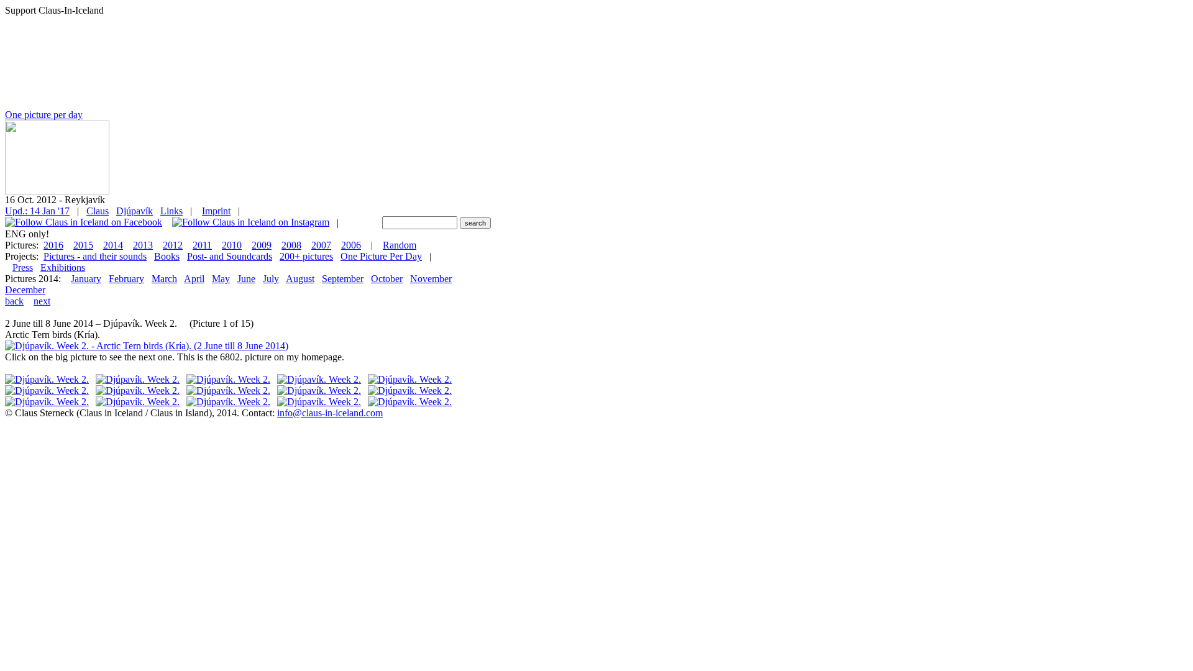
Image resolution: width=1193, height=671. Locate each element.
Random (399, 245)
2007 (321, 245)
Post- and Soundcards (229, 256)
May (221, 278)
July (271, 278)
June (246, 278)
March (164, 278)
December (25, 290)
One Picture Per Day (381, 256)
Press (22, 267)
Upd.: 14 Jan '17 (37, 211)
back (14, 301)
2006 (351, 245)
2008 (291, 245)
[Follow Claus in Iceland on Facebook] (83, 222)
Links (171, 211)
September (342, 278)
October (387, 278)
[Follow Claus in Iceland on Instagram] (250, 222)
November (431, 278)
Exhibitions (62, 267)
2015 (83, 245)
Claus (97, 211)
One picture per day (44, 114)
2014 (113, 245)
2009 (262, 245)
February (126, 278)
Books (167, 256)
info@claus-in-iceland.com (330, 413)
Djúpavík (134, 211)
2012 (173, 245)
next (42, 301)
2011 (202, 245)
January (86, 278)
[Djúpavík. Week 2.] (47, 379)
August (300, 278)
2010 (232, 245)
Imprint (216, 211)
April (194, 278)
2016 (53, 245)
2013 (143, 245)
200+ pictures (306, 256)
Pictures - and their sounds (95, 256)
